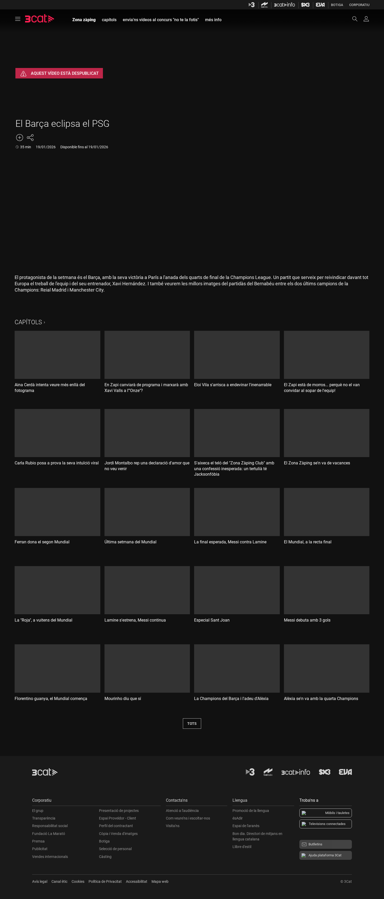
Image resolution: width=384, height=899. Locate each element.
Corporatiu (359, 5)
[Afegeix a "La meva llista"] (19, 137)
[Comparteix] (30, 137)
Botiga (337, 5)
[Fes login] (366, 19)
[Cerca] (357, 19)
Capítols (28, 322)
